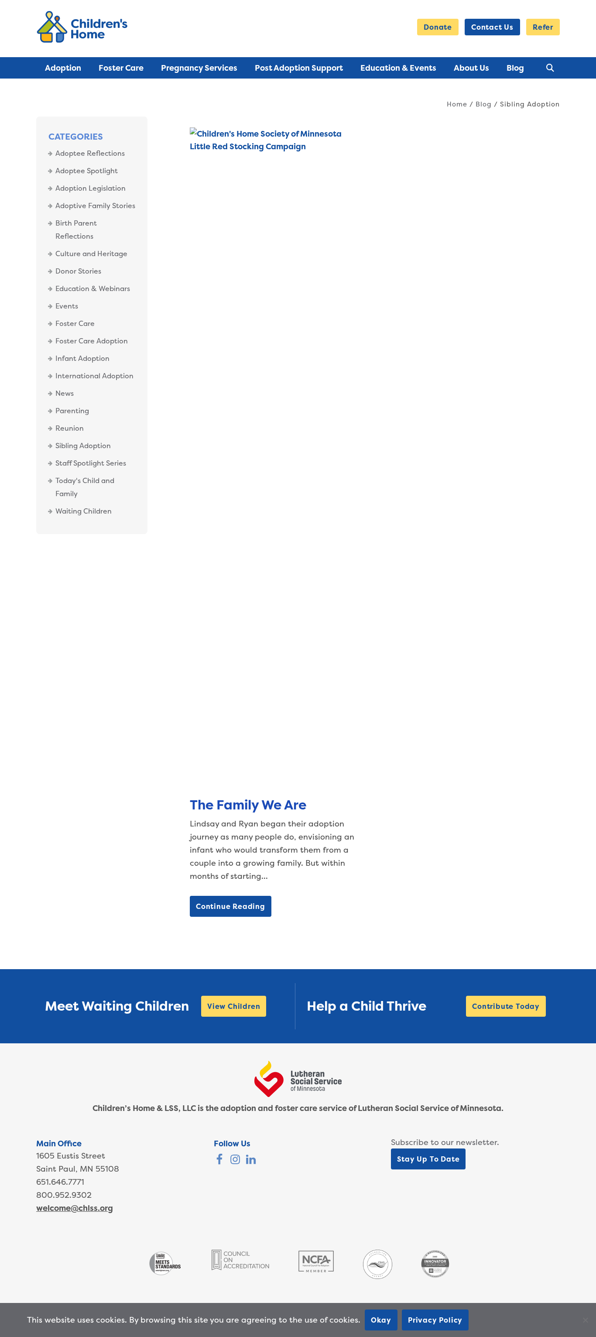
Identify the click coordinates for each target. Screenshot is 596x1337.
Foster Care (75, 323)
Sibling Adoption (83, 445)
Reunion (69, 428)
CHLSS (83, 27)
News (64, 393)
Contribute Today (506, 1006)
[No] (585, 1320)
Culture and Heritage (91, 253)
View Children (233, 1006)
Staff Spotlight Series (90, 463)
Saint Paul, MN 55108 (77, 1168)
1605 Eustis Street (70, 1155)
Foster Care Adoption (91, 341)
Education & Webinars (92, 288)
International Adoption (94, 376)
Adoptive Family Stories (95, 205)
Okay (381, 1320)
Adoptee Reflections (90, 153)
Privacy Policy (435, 1320)
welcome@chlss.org (74, 1208)
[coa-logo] (240, 1267)
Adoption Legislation (90, 188)
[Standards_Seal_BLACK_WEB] (164, 1274)
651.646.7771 (60, 1181)
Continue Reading (230, 906)
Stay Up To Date (428, 1159)
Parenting (72, 410)
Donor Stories (78, 271)
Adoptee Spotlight (86, 170)
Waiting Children (83, 511)
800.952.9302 (64, 1195)
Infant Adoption (82, 358)
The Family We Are (248, 805)
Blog (484, 104)
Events (66, 306)
